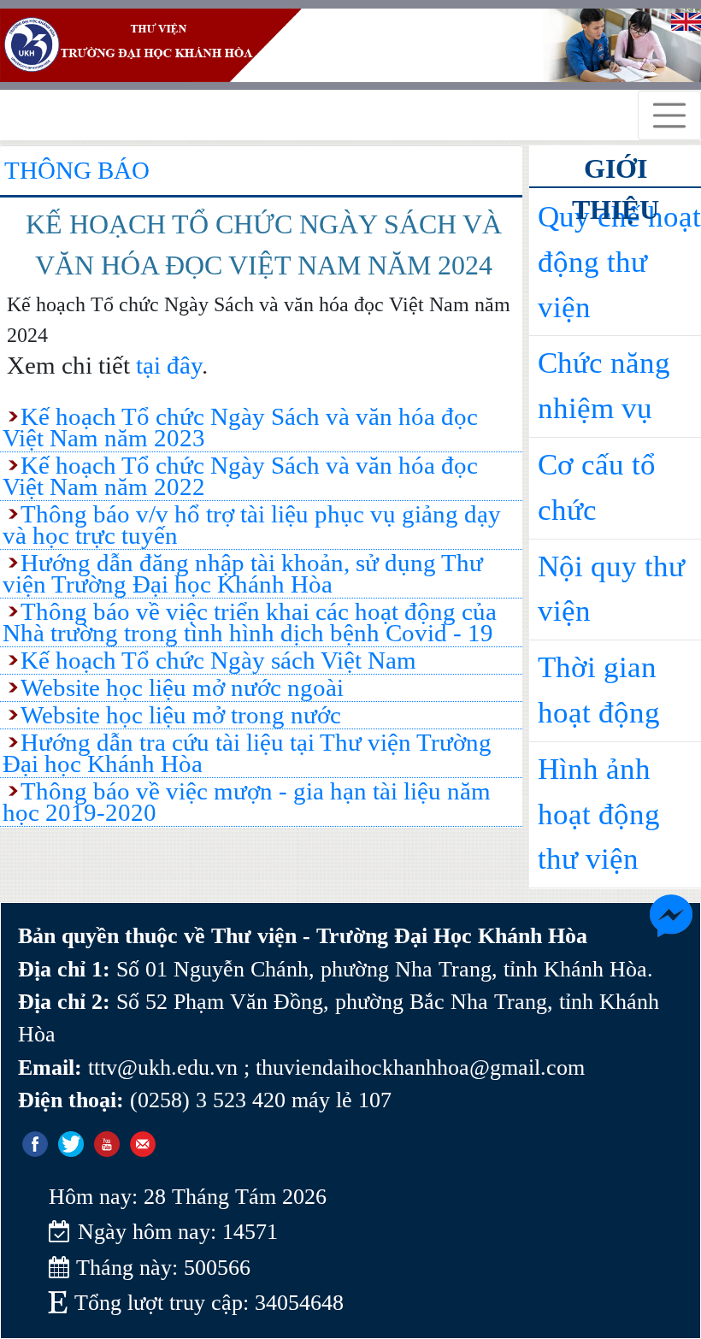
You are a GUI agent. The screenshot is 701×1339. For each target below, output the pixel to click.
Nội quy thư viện (611, 589)
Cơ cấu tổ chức (597, 487)
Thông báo (77, 170)
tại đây (169, 365)
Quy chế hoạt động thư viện (619, 262)
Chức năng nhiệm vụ (604, 385)
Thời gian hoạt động (599, 690)
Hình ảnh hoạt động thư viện (599, 814)
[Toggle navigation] (669, 115)
